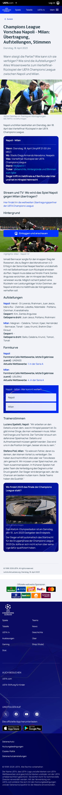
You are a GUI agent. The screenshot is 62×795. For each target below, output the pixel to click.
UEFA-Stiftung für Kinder (13, 684)
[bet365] (26, 595)
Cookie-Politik (8, 751)
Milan (6, 323)
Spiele (5, 620)
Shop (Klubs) (38, 644)
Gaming (5, 644)
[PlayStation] (21, 589)
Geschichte (37, 632)
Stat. (4, 650)
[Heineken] (11, 589)
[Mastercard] (51, 589)
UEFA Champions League (6, 10)
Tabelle (5, 626)
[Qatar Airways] (46, 595)
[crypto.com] (16, 595)
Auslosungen (8, 638)
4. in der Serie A (36, 380)
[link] (18, 10)
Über (34, 638)
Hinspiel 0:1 (19, 165)
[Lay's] (31, 589)
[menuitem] (18, 10)
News (34, 626)
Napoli (6, 303)
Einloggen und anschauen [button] (33, 233)
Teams (35, 620)
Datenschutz (8, 741)
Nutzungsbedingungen (12, 746)
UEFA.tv (6, 632)
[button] (53, 10)
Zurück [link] (10, 19)
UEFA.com (7, 678)
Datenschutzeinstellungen (14, 756)
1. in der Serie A (35, 363)
